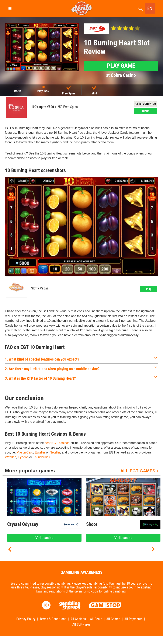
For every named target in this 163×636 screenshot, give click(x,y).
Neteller (55, 452)
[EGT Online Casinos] (96, 28)
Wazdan (10, 457)
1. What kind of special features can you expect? (42, 359)
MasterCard (25, 452)
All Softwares (81, 624)
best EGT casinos (57, 443)
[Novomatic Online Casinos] (71, 524)
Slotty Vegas (39, 288)
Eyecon (23, 457)
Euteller (40, 452)
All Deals (96, 619)
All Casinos (78, 619)
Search (140, 8)
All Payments (133, 619)
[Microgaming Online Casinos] (150, 524)
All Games (113, 619)
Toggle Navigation (9, 8)
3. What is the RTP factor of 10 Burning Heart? (40, 378)
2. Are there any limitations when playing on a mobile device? (52, 368)
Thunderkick (41, 457)
